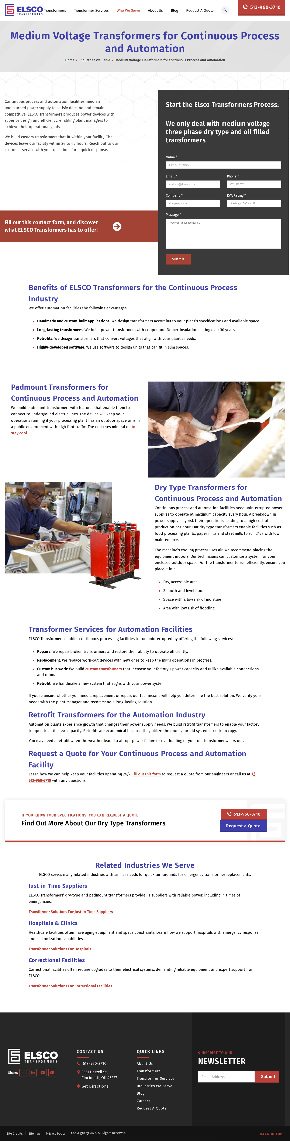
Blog (174, 10)
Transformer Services (91, 10)
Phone (233, 176)
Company (174, 195)
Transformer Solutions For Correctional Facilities (70, 986)
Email (171, 176)
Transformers (55, 10)
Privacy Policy (55, 1133)
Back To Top (272, 1134)
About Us (155, 10)
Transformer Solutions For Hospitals (60, 949)
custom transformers (103, 669)
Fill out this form (146, 774)
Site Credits (15, 1133)
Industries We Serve (95, 60)
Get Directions (95, 1086)
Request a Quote (243, 825)
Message (173, 215)
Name (171, 157)
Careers (143, 1101)
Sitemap (34, 1133)
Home (69, 60)
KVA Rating (236, 195)
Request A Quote (200, 10)
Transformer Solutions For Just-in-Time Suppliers (71, 911)
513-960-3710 (265, 7)
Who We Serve (128, 10)
